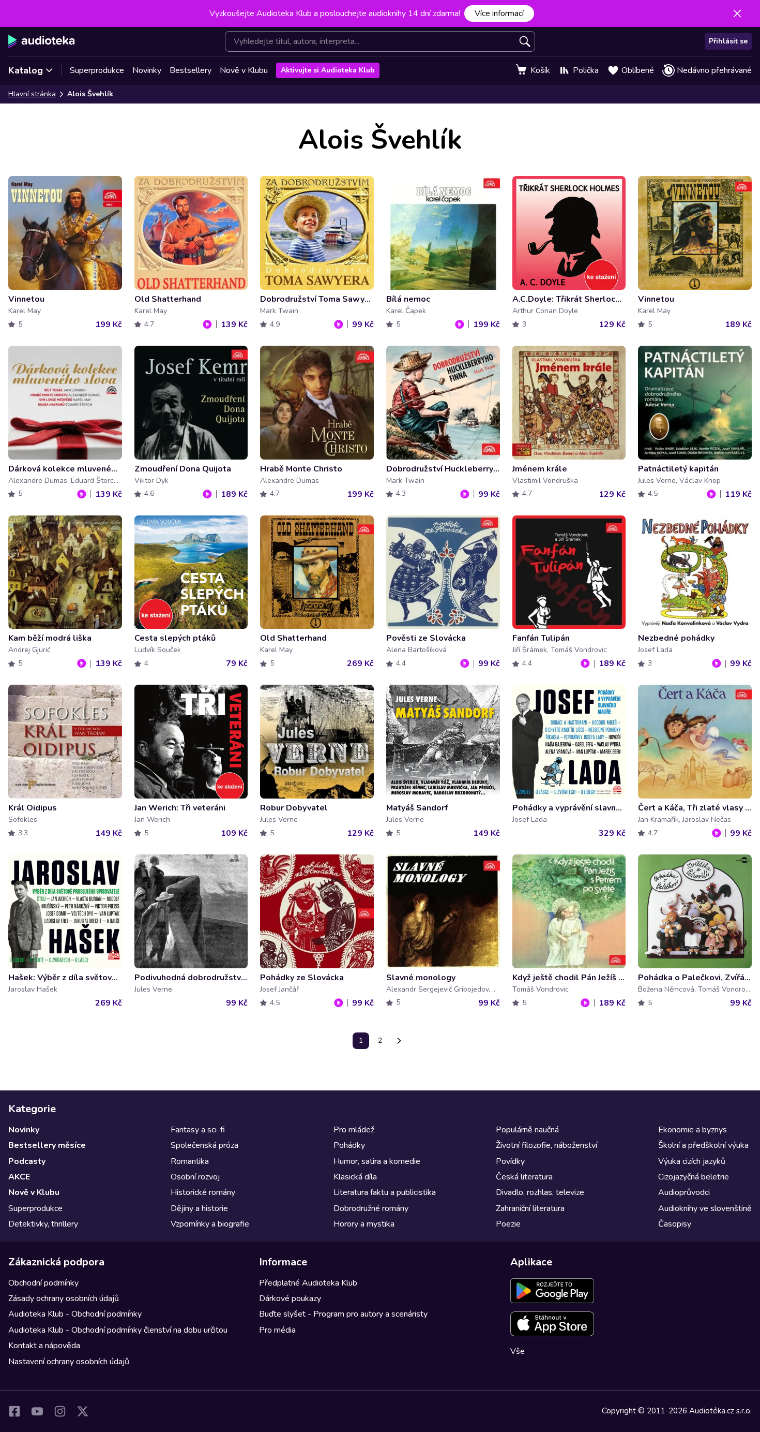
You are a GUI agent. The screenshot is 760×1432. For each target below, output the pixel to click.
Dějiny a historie (199, 1208)
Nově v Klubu (244, 70)
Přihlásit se (728, 41)
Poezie (508, 1224)
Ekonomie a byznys (692, 1129)
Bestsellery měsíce (47, 1145)
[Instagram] (60, 1411)
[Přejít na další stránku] (399, 1040)
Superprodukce (97, 70)
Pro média (277, 1330)
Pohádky (349, 1145)
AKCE (19, 1177)
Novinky (146, 70)
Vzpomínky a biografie (210, 1224)
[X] (83, 1411)
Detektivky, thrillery (43, 1224)
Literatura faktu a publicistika (384, 1192)
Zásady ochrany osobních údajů (63, 1298)
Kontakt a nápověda (44, 1345)
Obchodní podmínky (43, 1283)
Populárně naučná (527, 1129)
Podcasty (26, 1161)
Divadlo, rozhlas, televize (540, 1192)
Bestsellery (190, 70)
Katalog (25, 70)
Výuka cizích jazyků (691, 1161)
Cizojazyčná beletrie (693, 1177)
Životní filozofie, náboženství (546, 1145)
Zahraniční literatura (530, 1208)
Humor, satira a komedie (376, 1161)
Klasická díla (355, 1177)
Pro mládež (353, 1129)
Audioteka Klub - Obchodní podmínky (75, 1314)
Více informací (499, 13)
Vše (517, 1351)
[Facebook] (14, 1411)
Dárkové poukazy (290, 1298)
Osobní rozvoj (195, 1177)
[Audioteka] (41, 41)
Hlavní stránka (32, 94)
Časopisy (674, 1224)
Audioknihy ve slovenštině (705, 1208)
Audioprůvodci (684, 1192)
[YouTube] (37, 1411)
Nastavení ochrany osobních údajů (68, 1361)
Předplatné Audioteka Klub (308, 1283)
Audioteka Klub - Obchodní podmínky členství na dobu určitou (117, 1330)
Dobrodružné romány (370, 1208)
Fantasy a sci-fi (198, 1129)
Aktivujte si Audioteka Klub (328, 70)
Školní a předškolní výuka (703, 1145)
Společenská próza (204, 1145)
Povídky (510, 1161)
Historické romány (203, 1192)
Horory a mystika (363, 1224)
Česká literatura (524, 1177)
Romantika (190, 1161)
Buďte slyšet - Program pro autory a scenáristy (343, 1314)
